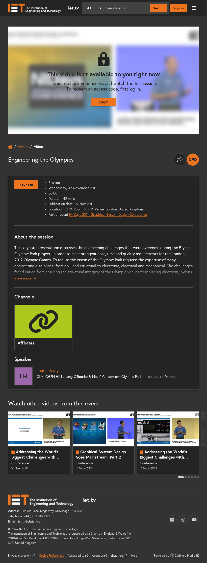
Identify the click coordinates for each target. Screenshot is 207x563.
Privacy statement (20, 555)
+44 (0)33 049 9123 (37, 516)
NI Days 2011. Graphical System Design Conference (108, 214)
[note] (193, 160)
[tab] (181, 477)
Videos (23, 147)
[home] (10, 147)
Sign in (178, 8)
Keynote (26, 184)
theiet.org (117, 555)
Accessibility (76, 555)
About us (98, 555)
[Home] (43, 8)
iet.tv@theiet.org (29, 521)
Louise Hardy (48, 370)
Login (104, 102)
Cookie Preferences (51, 555)
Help (134, 555)
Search (158, 8)
